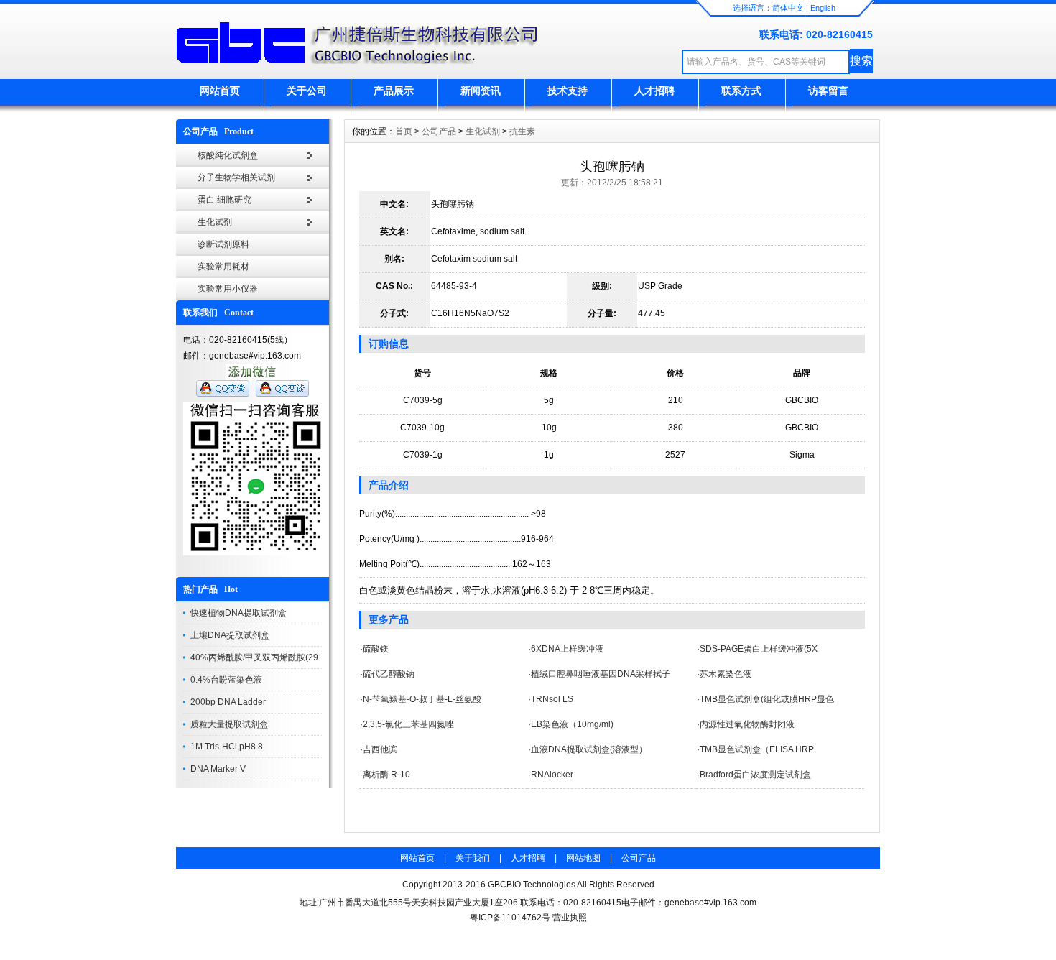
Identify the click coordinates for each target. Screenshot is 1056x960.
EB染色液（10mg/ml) (572, 724)
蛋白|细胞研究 (224, 200)
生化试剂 (215, 222)
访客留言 (828, 90)
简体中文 (788, 8)
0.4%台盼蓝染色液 (226, 680)
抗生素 (522, 131)
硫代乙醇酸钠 (388, 674)
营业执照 (569, 918)
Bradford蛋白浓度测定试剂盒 (755, 775)
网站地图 (583, 858)
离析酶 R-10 (386, 775)
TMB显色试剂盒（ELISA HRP (757, 749)
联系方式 (741, 90)
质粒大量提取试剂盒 (229, 724)
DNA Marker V (218, 769)
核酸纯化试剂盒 (228, 155)
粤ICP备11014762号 (510, 918)
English (822, 8)
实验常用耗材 (223, 267)
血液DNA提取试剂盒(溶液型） (589, 749)
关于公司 (307, 90)
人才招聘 (654, 90)
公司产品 (439, 131)
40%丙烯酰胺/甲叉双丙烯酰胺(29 (254, 657)
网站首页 (220, 90)
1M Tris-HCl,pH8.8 (226, 747)
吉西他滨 (380, 749)
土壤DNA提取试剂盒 (229, 635)
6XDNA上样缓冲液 (567, 649)
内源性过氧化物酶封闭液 (747, 724)
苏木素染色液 (725, 674)
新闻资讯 (480, 90)
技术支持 (567, 90)
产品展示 (394, 90)
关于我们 (472, 858)
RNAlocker (552, 775)
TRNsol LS (552, 699)
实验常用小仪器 (228, 289)
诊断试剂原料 (223, 244)
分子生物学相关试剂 (236, 177)
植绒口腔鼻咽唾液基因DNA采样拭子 (600, 674)
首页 (403, 131)
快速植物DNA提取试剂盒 (238, 613)
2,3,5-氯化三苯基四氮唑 (408, 724)
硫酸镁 (376, 649)
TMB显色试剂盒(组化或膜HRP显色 (767, 699)
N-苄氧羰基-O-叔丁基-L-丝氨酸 (422, 699)
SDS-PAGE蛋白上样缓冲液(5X (759, 649)
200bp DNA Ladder (228, 702)
